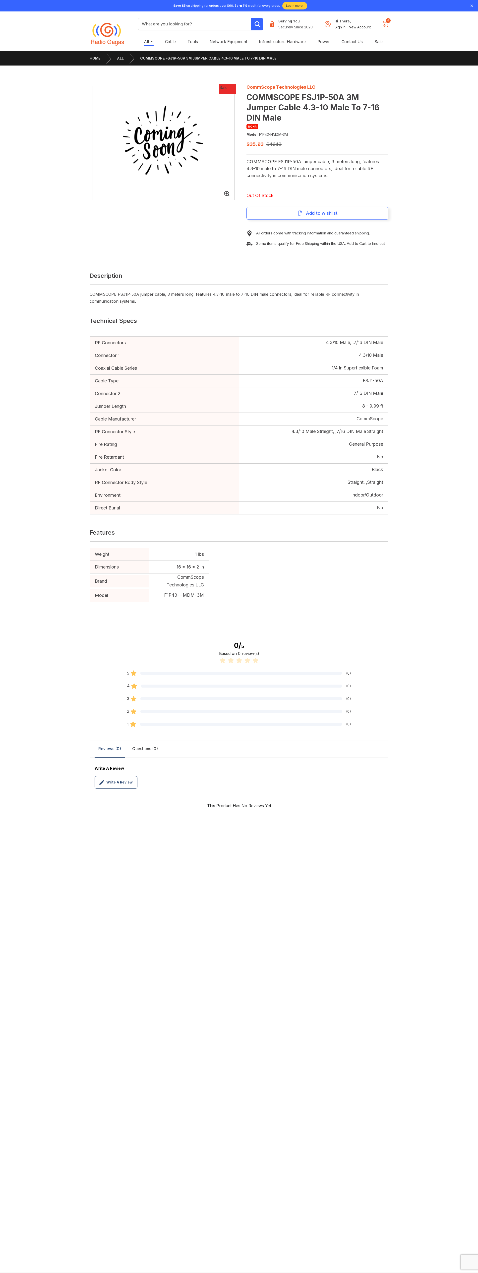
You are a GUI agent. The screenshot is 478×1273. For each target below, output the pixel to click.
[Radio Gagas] (107, 30)
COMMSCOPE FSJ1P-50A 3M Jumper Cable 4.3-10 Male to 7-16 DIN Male (208, 58)
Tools (192, 41)
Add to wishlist (322, 213)
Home (95, 58)
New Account (360, 27)
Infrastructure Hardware (282, 41)
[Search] (257, 24)
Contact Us (352, 41)
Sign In (341, 27)
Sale (378, 41)
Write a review (119, 782)
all (146, 41)
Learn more (294, 5)
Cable (170, 41)
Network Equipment (228, 41)
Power (323, 41)
